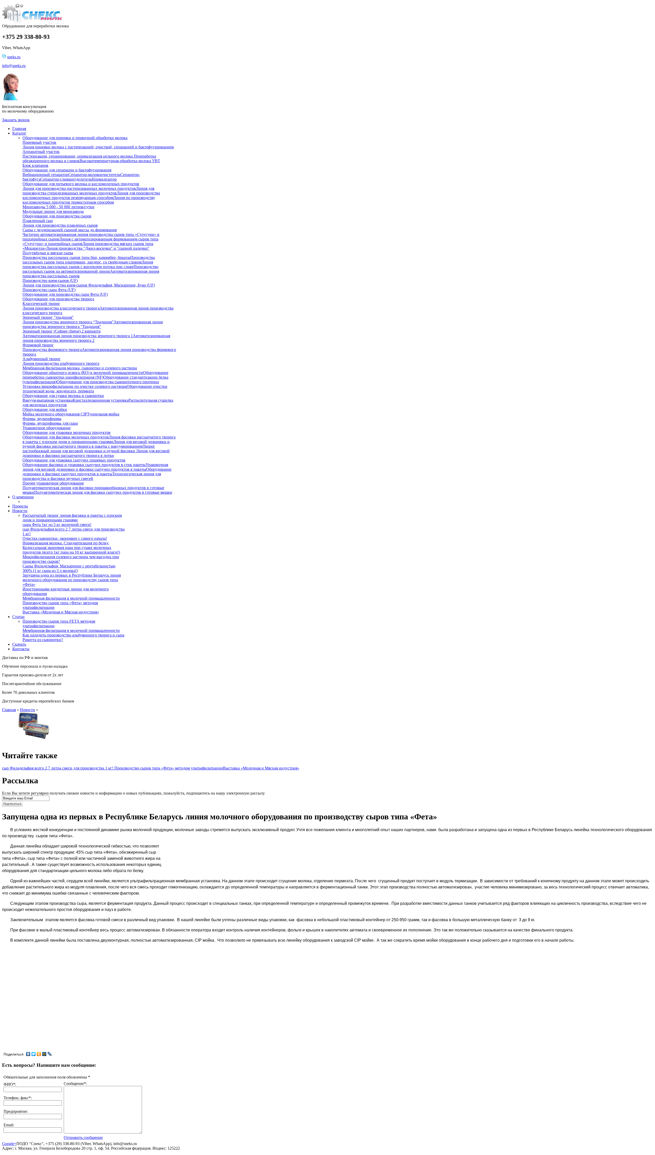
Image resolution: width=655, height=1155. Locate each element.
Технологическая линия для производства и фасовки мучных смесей (92, 476)
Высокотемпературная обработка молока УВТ (120, 161)
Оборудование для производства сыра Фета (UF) (65, 294)
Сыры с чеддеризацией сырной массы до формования (70, 230)
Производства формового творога (52, 349)
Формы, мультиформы (42, 418)
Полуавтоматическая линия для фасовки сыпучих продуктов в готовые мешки (103, 492)
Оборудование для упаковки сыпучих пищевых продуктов (74, 460)
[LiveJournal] (49, 1054)
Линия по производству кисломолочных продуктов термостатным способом (89, 199)
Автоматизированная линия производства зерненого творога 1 (78, 336)
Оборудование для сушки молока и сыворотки (63, 395)
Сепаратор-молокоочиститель (94, 174)
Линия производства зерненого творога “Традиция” (68, 322)
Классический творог (41, 303)
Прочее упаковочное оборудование (53, 483)
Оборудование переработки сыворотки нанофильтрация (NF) (95, 374)
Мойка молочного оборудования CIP (55, 414)
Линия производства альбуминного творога (61, 363)
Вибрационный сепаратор (45, 174)
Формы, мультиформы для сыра (50, 423)
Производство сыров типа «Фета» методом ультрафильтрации (168, 768)
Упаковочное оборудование (47, 428)
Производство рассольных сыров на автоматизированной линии (90, 269)
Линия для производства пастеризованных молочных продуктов (79, 188)
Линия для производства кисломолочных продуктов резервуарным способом (91, 195)
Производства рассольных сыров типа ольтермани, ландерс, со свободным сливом (89, 259)
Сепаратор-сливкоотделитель (66, 179)
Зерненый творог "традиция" (48, 317)
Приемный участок (39, 142)
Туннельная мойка (103, 414)
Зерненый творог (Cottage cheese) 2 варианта (62, 331)
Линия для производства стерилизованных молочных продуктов (88, 190)
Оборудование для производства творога (58, 299)
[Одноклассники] (39, 1054)
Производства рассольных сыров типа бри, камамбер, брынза (76, 257)
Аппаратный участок (41, 151)
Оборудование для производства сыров (57, 216)
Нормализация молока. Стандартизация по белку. (66, 543)
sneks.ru (13, 57)
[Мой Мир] (44, 1054)
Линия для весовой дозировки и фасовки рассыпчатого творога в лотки (96, 453)
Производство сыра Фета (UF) (49, 290)
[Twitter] (33, 1054)
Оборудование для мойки (45, 409)
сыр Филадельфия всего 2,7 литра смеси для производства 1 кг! (58, 768)
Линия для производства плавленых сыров (60, 225)
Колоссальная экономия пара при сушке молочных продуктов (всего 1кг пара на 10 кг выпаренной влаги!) (71, 549)
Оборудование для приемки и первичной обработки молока (75, 138)
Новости (27, 710)
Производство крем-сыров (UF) (50, 280)
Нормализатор (104, 179)
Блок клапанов (35, 165)
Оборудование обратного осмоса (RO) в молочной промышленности (83, 372)
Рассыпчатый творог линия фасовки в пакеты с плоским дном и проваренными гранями (72, 517)
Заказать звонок (16, 120)
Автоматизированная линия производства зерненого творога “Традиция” (93, 324)
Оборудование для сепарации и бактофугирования (67, 170)
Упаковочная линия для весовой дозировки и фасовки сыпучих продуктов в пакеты (95, 467)
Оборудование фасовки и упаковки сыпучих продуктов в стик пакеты (84, 465)
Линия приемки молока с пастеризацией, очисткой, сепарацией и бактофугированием (98, 147)
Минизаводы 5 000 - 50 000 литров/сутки (58, 207)
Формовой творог (38, 345)
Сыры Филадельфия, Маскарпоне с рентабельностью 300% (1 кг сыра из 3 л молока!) (69, 568)
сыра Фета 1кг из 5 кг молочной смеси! (57, 524)
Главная (9, 710)
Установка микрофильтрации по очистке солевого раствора (75, 386)
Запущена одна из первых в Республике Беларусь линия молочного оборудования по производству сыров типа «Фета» (72, 580)
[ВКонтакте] (28, 1054)
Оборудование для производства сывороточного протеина (108, 382)
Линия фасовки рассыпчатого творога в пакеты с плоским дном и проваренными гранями (99, 439)
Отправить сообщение (83, 1137)
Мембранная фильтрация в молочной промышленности (71, 598)
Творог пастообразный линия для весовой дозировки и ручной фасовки (89, 448)
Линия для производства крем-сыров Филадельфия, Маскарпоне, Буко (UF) (89, 285)
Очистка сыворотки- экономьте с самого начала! (65, 538)
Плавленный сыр (38, 220)
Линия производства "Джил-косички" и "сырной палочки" (97, 248)
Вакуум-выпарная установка (48, 400)
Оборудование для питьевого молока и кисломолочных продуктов (81, 184)
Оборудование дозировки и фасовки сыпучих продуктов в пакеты (97, 471)
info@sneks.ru (14, 65)
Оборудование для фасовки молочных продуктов (66, 437)
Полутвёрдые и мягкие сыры (48, 253)
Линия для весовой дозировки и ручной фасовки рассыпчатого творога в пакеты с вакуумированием (96, 443)
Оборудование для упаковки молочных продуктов (67, 432)
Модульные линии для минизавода (53, 211)
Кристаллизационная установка (100, 400)
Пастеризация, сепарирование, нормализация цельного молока (78, 156)
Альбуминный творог (42, 359)
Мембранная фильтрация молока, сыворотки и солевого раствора (80, 368)
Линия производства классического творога (61, 308)
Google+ (9, 1143)
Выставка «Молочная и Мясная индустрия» (61, 612)
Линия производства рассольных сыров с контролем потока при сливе (88, 264)
